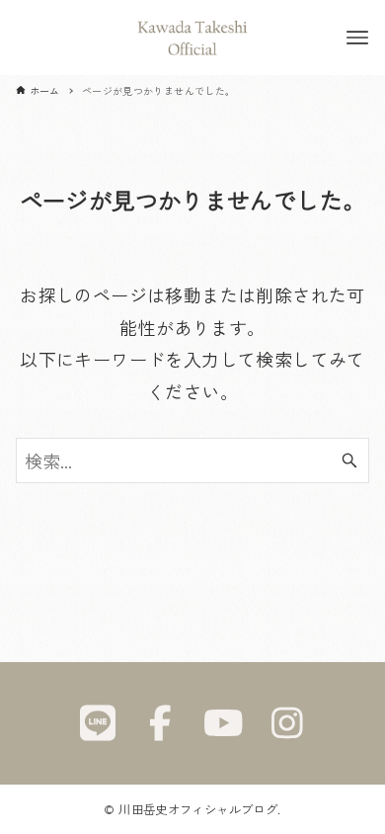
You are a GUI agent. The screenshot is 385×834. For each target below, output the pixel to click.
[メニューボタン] (357, 37)
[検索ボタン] (349, 460)
